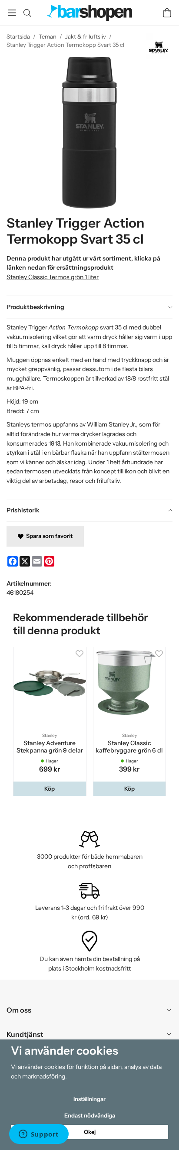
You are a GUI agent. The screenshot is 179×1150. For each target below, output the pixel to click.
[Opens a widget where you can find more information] (39, 1135)
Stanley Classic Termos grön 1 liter (53, 277)
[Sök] (27, 13)
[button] (49, 789)
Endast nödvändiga (89, 1115)
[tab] (89, 307)
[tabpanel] (89, 409)
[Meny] (12, 12)
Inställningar (89, 1098)
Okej (90, 1131)
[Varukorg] (167, 12)
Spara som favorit (48, 535)
